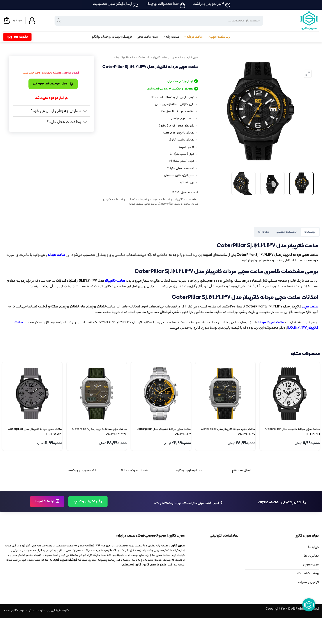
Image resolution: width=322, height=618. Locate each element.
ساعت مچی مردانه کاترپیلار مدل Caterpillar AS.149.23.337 (99, 431)
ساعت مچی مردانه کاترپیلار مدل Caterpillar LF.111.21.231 (292, 431)
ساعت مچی (177, 58)
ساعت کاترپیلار (115, 280)
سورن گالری (192, 58)
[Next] (207, 111)
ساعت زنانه (172, 37)
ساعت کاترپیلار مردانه (124, 58)
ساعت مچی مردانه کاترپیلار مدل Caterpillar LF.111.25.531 (35, 431)
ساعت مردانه (195, 37)
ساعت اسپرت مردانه (155, 199)
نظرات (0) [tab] (263, 232)
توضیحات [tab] (309, 232)
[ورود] (32, 20)
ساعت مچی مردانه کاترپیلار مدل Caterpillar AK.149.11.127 (163, 431)
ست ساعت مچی (147, 37)
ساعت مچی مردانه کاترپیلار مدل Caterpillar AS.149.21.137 (228, 431)
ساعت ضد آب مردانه (131, 199)
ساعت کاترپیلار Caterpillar (152, 58)
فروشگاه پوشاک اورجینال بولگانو (112, 37)
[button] (12, 20)
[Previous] (306, 111)
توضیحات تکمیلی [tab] (286, 232)
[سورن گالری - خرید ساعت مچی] (303, 21)
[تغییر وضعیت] (85, 111)
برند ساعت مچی (220, 37)
